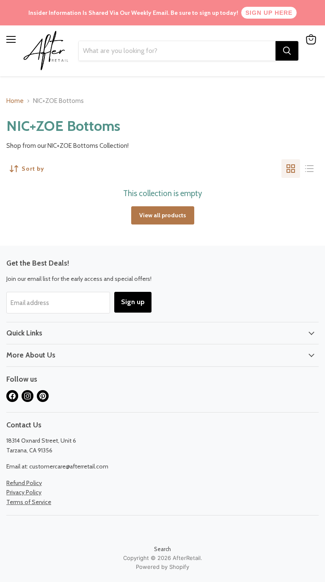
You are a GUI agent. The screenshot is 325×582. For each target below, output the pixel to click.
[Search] (286, 51)
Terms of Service (28, 502)
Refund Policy (24, 483)
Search (162, 549)
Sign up (133, 302)
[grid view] (290, 168)
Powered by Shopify (162, 566)
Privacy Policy (23, 492)
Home (15, 101)
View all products (162, 215)
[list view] (309, 168)
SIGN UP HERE (268, 12)
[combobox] (177, 51)
